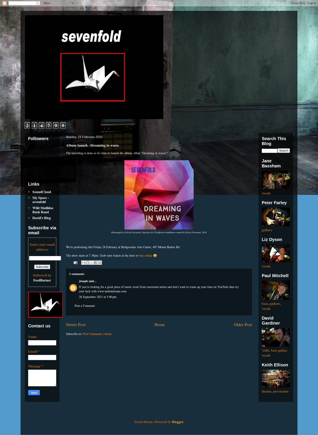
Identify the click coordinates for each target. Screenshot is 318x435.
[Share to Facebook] (95, 262)
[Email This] (83, 262)
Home (159, 324)
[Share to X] (91, 262)
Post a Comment (85, 306)
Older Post (243, 324)
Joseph (83, 281)
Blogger (177, 421)
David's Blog (41, 217)
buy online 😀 (148, 255)
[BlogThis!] (87, 262)
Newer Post (75, 324)
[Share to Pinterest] (100, 262)
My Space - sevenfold (40, 199)
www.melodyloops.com (112, 291)
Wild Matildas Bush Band (42, 209)
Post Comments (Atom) (97, 334)
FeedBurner (42, 280)
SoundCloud (41, 191)
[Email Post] (75, 262)
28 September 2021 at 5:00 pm (97, 297)
